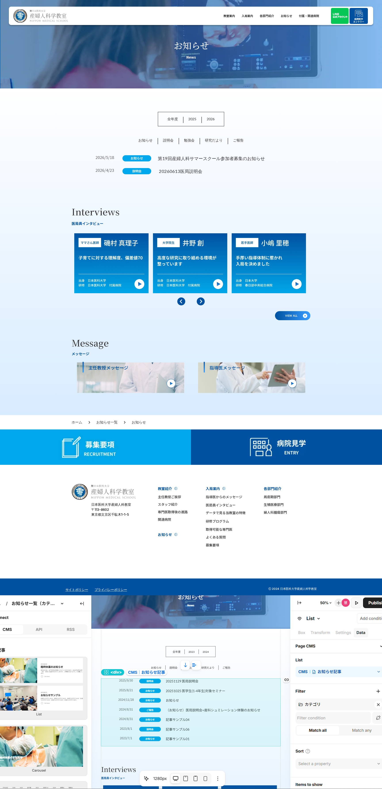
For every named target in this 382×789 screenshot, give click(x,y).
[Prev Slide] (181, 301)
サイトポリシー (76, 590)
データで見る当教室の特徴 (226, 512)
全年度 (172, 119)
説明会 (168, 140)
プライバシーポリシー (111, 590)
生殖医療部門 (274, 504)
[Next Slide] (200, 301)
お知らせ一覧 (107, 422)
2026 (211, 119)
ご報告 (238, 140)
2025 (192, 119)
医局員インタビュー (221, 505)
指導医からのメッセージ (224, 496)
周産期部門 (272, 496)
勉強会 (189, 140)
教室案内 (229, 16)
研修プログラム (217, 521)
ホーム (77, 422)
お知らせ (286, 16)
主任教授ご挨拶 (169, 496)
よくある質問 (216, 537)
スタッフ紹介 (168, 504)
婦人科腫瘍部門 (275, 512)
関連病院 (164, 519)
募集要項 (212, 545)
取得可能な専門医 (219, 529)
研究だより (214, 140)
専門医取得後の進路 (173, 511)
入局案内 (247, 16)
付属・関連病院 (309, 16)
